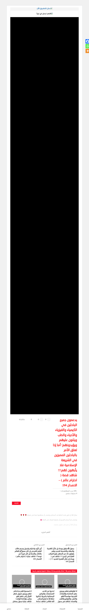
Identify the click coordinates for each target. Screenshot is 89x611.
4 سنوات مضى (71, 493)
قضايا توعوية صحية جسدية (43, 586)
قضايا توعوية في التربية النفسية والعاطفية (69, 585)
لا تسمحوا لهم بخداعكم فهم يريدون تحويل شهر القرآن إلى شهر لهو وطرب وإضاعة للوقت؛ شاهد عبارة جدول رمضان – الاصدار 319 (22, 597)
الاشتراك (16, 503)
